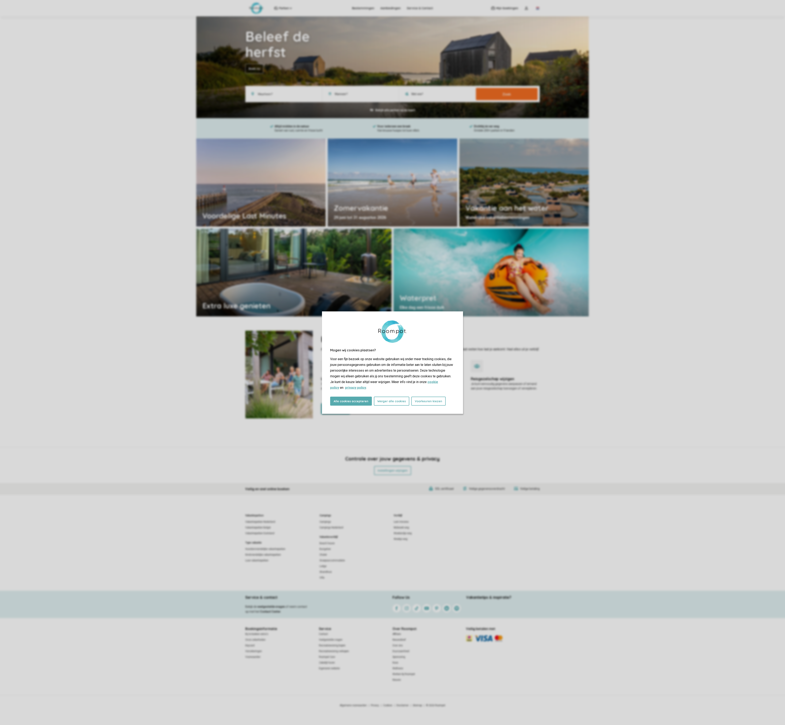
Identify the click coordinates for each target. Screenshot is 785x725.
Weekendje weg (403, 533)
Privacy (375, 705)
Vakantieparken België (258, 527)
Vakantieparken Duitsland (259, 533)
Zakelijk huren (327, 662)
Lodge (323, 566)
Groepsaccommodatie (332, 560)
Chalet (323, 554)
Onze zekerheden (255, 639)
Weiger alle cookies (391, 401)
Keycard (250, 645)
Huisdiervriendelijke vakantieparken (265, 549)
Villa (322, 577)
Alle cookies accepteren (351, 401)
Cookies (387, 705)
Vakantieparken (254, 515)
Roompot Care (327, 657)
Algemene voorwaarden (353, 705)
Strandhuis (326, 571)
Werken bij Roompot (403, 674)
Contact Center (270, 611)
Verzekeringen (253, 651)
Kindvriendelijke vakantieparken (263, 554)
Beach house (327, 543)
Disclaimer (402, 705)
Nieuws (396, 679)
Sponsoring (398, 657)
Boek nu (254, 69)
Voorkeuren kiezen (428, 401)
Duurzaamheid (400, 651)
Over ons (397, 645)
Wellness (397, 668)
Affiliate (396, 634)
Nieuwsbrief (399, 639)
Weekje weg (400, 539)
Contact (323, 634)
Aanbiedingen (390, 8)
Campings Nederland (331, 527)
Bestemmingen (363, 8)
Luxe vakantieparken (256, 560)
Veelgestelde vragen (330, 639)
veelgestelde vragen (271, 606)
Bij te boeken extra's (256, 634)
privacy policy (355, 387)
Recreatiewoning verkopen (334, 651)
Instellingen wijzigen (393, 470)
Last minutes (401, 521)
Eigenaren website (329, 668)
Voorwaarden (252, 657)
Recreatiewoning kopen (332, 645)
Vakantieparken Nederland (260, 521)
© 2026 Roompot (435, 705)
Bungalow (325, 549)
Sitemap (417, 705)
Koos (395, 662)
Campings (325, 515)
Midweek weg (401, 527)
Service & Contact (420, 8)
